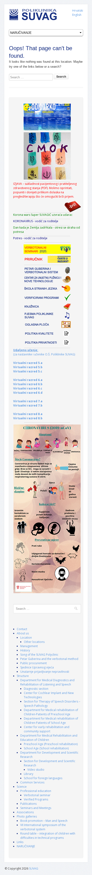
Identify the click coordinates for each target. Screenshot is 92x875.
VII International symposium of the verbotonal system (43, 827)
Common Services (32, 782)
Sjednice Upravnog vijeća (37, 667)
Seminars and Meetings (35, 808)
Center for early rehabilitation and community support (46, 729)
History (25, 650)
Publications (28, 804)
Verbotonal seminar (37, 795)
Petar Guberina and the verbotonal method (49, 659)
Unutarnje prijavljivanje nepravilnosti (44, 672)
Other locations (34, 642)
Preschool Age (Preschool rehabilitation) (51, 744)
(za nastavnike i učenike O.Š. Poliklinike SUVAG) (44, 352)
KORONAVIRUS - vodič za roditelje (35, 221)
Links (20, 842)
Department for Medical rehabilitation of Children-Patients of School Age (51, 720)
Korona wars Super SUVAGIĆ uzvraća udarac (42, 215)
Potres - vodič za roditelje (30, 238)
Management (29, 646)
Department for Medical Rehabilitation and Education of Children (48, 738)
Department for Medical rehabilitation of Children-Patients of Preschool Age (51, 712)
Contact (22, 629)
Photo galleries (27, 816)
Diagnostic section (36, 689)
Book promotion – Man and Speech (43, 821)
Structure (23, 676)
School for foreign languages (43, 778)
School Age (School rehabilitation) (46, 748)
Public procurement (33, 663)
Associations (25, 812)
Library (28, 774)
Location (26, 638)
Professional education (35, 791)
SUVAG (33, 868)
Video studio (35, 770)
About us (23, 633)
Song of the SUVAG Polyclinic (39, 655)
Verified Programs (36, 799)
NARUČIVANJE (26, 846)
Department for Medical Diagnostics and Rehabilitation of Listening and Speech (47, 682)
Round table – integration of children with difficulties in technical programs (47, 835)
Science (22, 787)
